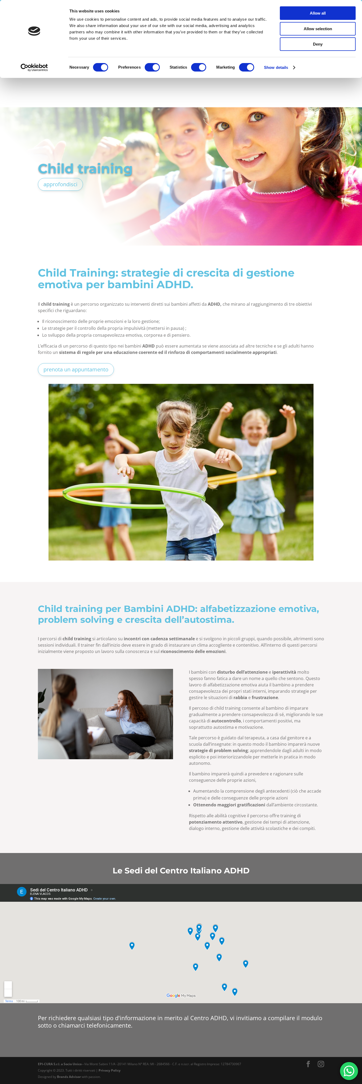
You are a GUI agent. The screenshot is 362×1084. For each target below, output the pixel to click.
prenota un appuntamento (75, 369)
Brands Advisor (69, 1076)
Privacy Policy (110, 1070)
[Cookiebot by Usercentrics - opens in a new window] (34, 68)
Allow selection (318, 28)
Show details (276, 67)
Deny (318, 44)
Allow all (318, 13)
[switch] (152, 67)
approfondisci (60, 184)
